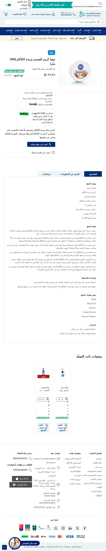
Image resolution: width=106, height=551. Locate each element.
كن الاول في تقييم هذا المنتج (43, 69)
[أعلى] (4, 547)
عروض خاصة (75, 479)
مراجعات (47, 174)
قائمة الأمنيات (17, 14)
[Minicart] (5, 14)
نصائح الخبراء (96, 491)
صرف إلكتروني (74, 467)
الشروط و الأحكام (73, 463)
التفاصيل (93, 174)
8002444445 (20, 458)
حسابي (99, 459)
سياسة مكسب (75, 483)
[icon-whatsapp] (56, 528)
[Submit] (98, 21)
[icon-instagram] (63, 528)
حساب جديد (35, 14)
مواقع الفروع (24, 8)
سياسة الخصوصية (95, 471)
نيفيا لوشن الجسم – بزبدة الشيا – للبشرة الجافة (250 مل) (43, 389)
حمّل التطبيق (22, 2)
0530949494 (20, 469)
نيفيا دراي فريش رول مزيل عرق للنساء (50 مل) (63, 389)
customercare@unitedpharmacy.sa (87, 6)
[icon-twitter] (77, 528)
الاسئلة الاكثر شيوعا (73, 459)
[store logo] (90, 14)
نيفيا (51, 52)
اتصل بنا (77, 475)
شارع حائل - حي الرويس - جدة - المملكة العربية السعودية (44, 472)
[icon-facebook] (84, 528)
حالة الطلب (97, 463)
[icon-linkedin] (70, 528)
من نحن (98, 467)
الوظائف (24, 5)
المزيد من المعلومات (69, 174)
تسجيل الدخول (46, 14)
